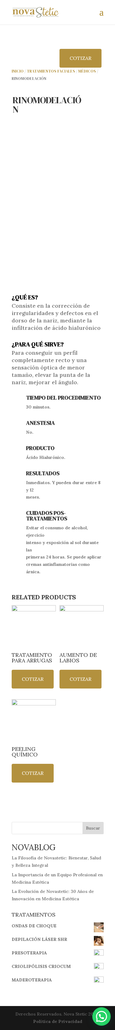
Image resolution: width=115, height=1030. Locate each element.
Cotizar (80, 58)
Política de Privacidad (57, 1021)
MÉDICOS (87, 71)
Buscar (93, 828)
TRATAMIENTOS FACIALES (51, 71)
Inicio (18, 71)
